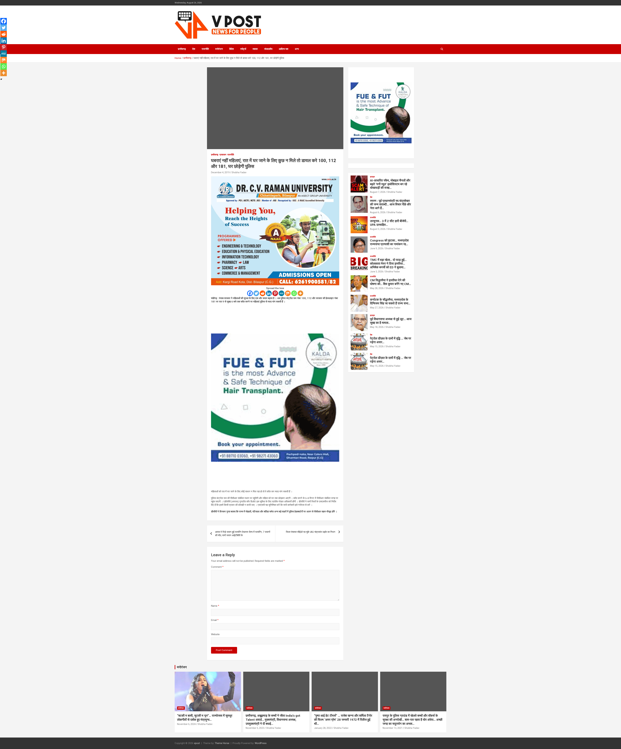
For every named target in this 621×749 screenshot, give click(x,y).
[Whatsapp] (294, 293)
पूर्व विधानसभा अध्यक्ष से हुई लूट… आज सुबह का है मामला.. (390, 321)
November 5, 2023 (255, 728)
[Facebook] (250, 293)
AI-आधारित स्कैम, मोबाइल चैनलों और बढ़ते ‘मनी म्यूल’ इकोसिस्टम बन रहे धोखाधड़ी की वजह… (390, 184)
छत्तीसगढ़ (182, 49)
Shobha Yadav (239, 172)
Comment (217, 566)
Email (214, 620)
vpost (197, 743)
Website (215, 634)
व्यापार (255, 49)
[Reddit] (262, 293)
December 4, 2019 (220, 172)
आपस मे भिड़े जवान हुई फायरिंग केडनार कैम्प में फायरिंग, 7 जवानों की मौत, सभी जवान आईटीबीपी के (242, 533)
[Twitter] (256, 293)
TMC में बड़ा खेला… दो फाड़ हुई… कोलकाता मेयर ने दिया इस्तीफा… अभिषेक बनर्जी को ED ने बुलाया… (388, 263)
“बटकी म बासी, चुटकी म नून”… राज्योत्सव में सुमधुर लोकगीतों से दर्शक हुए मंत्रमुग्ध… (204, 718)
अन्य (297, 49)
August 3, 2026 (377, 229)
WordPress (261, 743)
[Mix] (288, 293)
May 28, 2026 (377, 288)
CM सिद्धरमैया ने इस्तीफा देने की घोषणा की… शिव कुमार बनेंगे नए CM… (390, 282)
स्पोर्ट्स (243, 49)
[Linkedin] (269, 293)
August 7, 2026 (377, 192)
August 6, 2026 (377, 212)
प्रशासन (222, 154)
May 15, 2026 (377, 346)
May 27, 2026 (377, 307)
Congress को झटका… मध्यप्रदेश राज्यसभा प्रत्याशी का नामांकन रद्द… (389, 242)
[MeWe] (281, 293)
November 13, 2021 (393, 728)
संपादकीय (268, 49)
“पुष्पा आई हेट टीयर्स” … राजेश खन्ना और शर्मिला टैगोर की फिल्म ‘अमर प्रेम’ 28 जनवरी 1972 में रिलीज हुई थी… (343, 719)
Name (215, 605)
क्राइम (372, 177)
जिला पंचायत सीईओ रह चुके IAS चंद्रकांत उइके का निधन (310, 531)
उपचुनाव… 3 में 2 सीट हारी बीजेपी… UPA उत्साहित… (389, 223)
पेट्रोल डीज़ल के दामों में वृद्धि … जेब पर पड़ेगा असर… (390, 340)
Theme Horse (222, 743)
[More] (300, 293)
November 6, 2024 (186, 724)
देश (193, 49)
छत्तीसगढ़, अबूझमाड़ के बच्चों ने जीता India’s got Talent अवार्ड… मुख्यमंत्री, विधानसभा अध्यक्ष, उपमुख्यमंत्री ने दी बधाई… (273, 719)
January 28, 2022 (323, 728)
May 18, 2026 (377, 327)
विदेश (231, 49)
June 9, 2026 (376, 248)
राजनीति (205, 49)
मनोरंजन (219, 49)
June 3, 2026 (376, 271)
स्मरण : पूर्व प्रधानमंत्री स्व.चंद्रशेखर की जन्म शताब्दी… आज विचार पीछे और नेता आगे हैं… (390, 204)
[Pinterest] (275, 293)
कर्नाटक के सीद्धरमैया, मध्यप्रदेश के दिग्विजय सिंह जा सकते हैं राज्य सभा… (390, 301)
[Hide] (1, 79)
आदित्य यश (283, 49)
